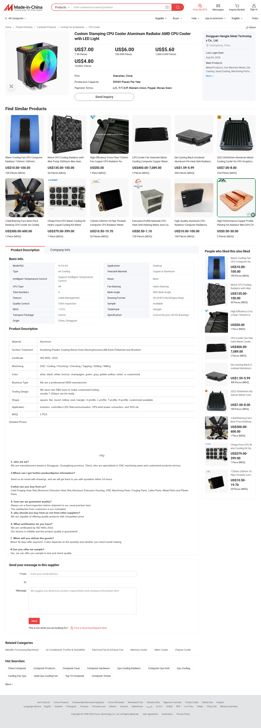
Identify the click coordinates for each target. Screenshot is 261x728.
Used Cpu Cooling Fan (46, 676)
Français (84, 706)
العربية (149, 706)
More (209, 75)
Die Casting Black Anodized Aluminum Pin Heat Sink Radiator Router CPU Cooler (242, 366)
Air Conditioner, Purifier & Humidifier (65, 649)
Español (59, 706)
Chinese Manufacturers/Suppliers (88, 702)
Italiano (112, 706)
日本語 (169, 706)
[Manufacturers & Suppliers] (23, 7)
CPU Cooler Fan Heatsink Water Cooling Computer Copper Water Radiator (242, 339)
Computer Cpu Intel (158, 668)
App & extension (214, 18)
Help (194, 18)
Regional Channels (172, 702)
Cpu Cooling (183, 668)
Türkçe (200, 706)
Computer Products (44, 668)
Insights (220, 702)
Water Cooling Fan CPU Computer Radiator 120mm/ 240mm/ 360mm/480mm (241, 259)
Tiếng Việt (212, 706)
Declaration (167, 714)
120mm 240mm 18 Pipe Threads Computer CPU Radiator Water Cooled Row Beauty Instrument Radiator (241, 473)
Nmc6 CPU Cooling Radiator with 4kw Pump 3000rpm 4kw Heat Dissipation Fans (242, 286)
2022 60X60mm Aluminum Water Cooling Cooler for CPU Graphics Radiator (242, 393)
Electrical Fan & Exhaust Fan (107, 649)
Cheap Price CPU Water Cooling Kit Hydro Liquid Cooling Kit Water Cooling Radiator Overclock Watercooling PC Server (242, 446)
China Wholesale (116, 702)
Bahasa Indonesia (229, 706)
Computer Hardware (98, 668)
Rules (255, 18)
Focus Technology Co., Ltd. (107, 714)
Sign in (253, 9)
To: (25, 582)
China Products (61, 702)
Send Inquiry (104, 97)
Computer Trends (101, 676)
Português (71, 706)
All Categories (15, 18)
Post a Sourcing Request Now (88, 628)
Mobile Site (207, 702)
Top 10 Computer (74, 676)
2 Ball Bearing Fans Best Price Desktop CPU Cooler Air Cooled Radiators (241, 419)
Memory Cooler (138, 649)
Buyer (176, 18)
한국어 (159, 706)
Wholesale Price (135, 702)
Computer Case (71, 668)
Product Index (192, 702)
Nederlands (137, 706)
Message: (21, 590)
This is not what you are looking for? (48, 628)
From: (23, 574)
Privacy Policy (183, 714)
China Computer (17, 668)
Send (34, 621)
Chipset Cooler (183, 649)
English (47, 706)
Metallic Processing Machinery (22, 649)
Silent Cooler (161, 649)
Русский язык (98, 706)
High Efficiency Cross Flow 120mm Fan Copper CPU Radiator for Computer (241, 313)
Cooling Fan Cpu (17, 676)
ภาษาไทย (188, 706)
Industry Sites (153, 702)
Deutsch (124, 706)
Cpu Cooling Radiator (129, 668)
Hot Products (43, 702)
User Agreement (150, 714)
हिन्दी (178, 706)
